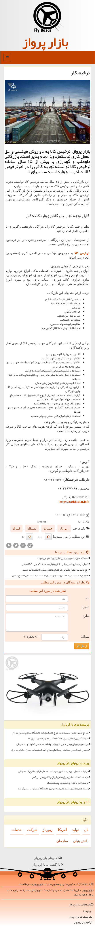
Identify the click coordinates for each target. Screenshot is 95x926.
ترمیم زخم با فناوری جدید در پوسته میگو (68, 782)
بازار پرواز (45, 42)
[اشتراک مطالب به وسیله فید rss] (9, 545)
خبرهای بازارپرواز (46, 858)
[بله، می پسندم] (48, 536)
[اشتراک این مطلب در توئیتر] (16, 545)
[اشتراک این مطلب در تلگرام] (30, 545)
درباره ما (87, 911)
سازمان (62, 841)
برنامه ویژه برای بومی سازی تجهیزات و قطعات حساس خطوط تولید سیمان (52, 744)
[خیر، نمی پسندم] (29, 536)
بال (86, 830)
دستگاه (31, 528)
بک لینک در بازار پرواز (80, 916)
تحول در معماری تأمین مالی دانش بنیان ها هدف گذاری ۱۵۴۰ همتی (55, 564)
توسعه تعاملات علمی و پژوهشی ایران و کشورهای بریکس (60, 777)
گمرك (16, 528)
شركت (32, 830)
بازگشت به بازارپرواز (47, 864)
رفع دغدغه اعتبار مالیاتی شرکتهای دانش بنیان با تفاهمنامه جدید (55, 569)
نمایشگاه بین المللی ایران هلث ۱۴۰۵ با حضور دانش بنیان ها (58, 738)
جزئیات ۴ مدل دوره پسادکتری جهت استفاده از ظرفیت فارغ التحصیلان (53, 771)
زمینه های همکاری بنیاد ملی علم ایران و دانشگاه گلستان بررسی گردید (53, 788)
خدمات (48, 528)
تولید (75, 830)
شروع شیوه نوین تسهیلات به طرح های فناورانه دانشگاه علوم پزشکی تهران (51, 732)
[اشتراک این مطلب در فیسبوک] (23, 545)
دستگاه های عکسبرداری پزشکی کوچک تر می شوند (62, 558)
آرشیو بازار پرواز (83, 922)
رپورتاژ (64, 528)
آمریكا (62, 830)
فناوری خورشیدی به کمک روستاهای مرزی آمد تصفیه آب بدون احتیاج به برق (49, 575)
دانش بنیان (81, 841)
